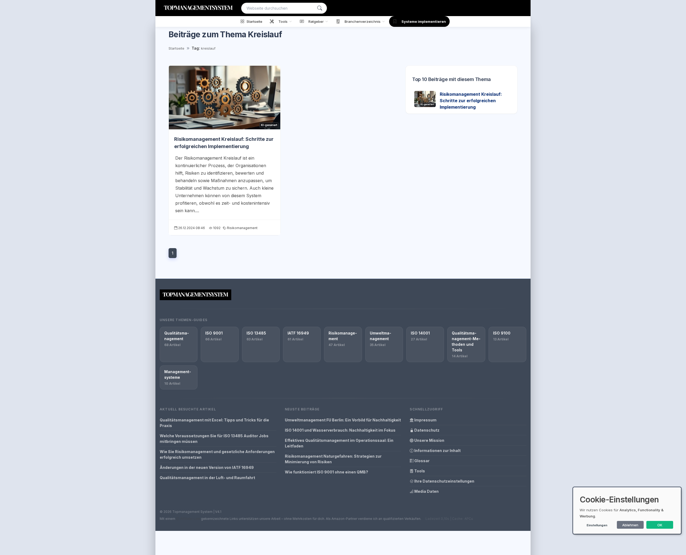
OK (659, 525)
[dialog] (627, 511)
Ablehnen (630, 525)
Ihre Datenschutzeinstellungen (443, 481)
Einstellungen (597, 525)
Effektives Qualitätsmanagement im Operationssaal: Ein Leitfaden (339, 443)
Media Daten (426, 491)
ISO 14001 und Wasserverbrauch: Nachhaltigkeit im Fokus (340, 430)
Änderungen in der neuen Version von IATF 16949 (207, 467)
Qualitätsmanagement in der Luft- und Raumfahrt (207, 477)
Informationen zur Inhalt (437, 450)
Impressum (425, 420)
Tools (419, 471)
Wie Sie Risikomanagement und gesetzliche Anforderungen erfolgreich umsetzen (217, 454)
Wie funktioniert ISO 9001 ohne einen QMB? (326, 472)
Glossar (421, 460)
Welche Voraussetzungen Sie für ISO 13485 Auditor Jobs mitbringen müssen (214, 438)
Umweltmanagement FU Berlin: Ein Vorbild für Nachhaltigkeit (343, 420)
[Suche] (319, 8)
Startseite (176, 48)
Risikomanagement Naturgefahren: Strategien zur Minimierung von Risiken (333, 459)
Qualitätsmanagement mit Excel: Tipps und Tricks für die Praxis (214, 423)
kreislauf (208, 48)
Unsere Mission (428, 440)
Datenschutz (426, 430)
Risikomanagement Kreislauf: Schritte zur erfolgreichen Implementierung (471, 100)
